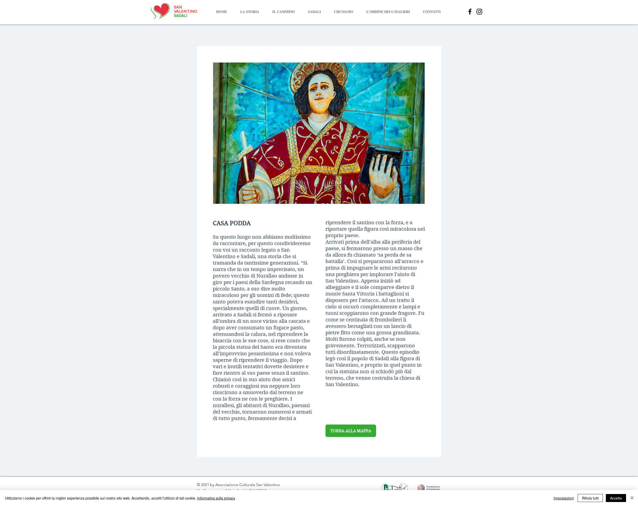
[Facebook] (470, 11)
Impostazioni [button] (564, 498)
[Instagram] (479, 11)
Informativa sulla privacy (216, 498)
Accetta (616, 498)
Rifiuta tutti (590, 498)
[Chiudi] (632, 498)
